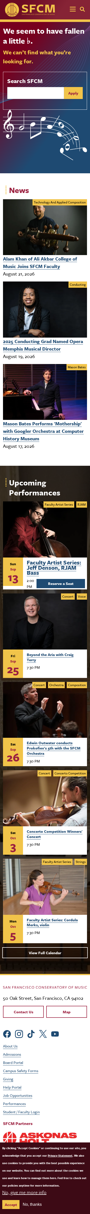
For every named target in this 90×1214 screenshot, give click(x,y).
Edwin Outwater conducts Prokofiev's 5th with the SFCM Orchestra (53, 748)
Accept (11, 1204)
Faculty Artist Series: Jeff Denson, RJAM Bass (54, 566)
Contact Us (23, 1012)
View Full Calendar (45, 952)
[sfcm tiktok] (31, 1033)
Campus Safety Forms (20, 1070)
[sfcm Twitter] (43, 1033)
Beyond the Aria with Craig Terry (50, 657)
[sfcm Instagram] (19, 1033)
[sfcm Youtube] (55, 1033)
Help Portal (12, 1087)
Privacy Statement (60, 1155)
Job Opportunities (17, 1095)
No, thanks (32, 1204)
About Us (10, 1046)
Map (66, 1012)
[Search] (82, 9)
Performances (14, 1103)
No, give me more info (24, 1192)
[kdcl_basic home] (45, 987)
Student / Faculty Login (21, 1112)
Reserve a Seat (61, 583)
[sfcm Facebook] (7, 1033)
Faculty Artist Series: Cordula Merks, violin (52, 922)
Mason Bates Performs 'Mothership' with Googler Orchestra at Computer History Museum (43, 431)
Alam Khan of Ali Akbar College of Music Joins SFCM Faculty (40, 262)
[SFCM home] (30, 9)
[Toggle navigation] (73, 10)
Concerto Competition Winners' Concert (54, 834)
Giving (8, 1079)
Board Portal (13, 1062)
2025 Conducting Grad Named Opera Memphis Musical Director (43, 345)
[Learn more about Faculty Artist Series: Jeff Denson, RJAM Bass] (45, 529)
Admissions (12, 1054)
